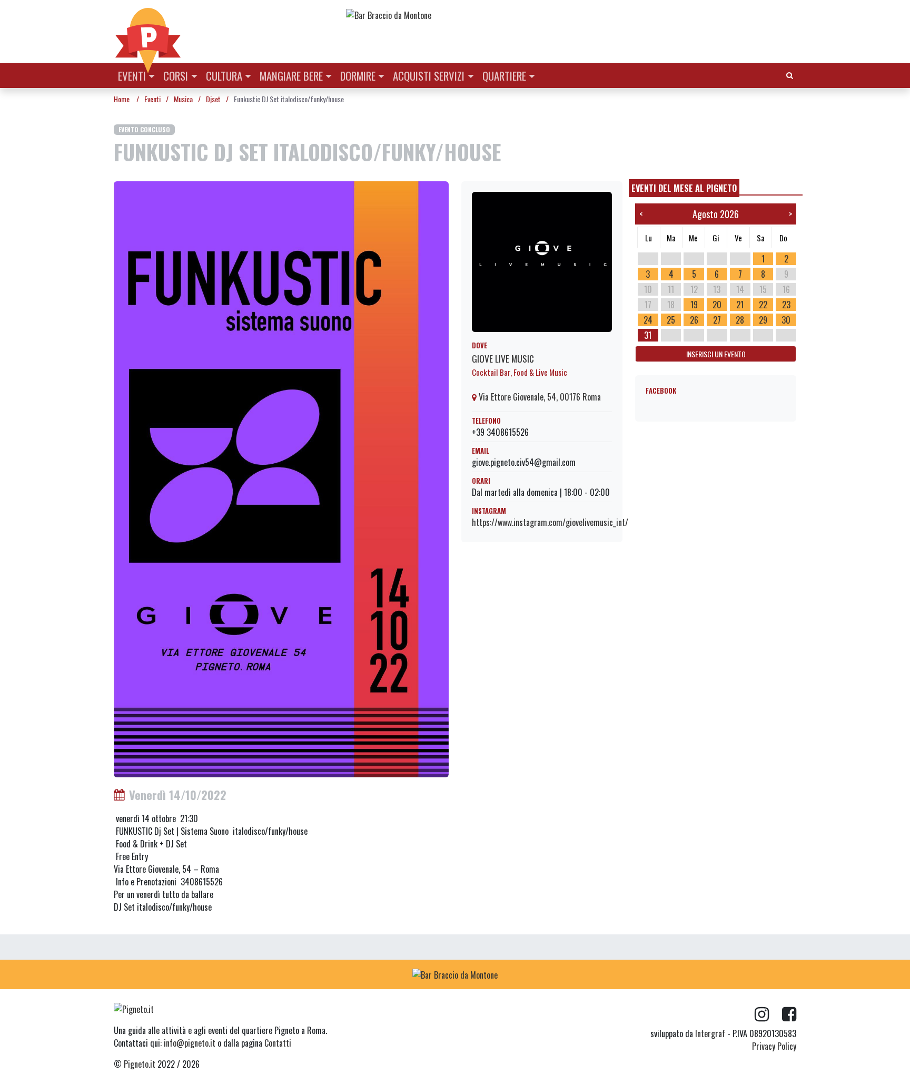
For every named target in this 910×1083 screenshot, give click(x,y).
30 (786, 320)
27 (717, 320)
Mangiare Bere (291, 75)
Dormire (357, 75)
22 (763, 304)
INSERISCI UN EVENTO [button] (716, 353)
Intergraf (710, 1033)
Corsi (175, 75)
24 (648, 320)
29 (763, 320)
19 (694, 304)
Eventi (132, 75)
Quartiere (504, 75)
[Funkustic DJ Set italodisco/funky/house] (281, 478)
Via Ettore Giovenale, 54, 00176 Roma (539, 397)
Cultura (224, 75)
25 (671, 320)
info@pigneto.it (189, 1043)
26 (694, 320)
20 (717, 304)
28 (740, 320)
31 (647, 335)
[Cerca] (789, 75)
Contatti (277, 1043)
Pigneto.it (139, 1064)
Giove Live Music (503, 358)
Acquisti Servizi (428, 75)
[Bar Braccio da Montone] (570, 15)
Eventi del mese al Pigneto (684, 188)
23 (786, 304)
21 (740, 304)
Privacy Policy (774, 1046)
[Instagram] (768, 1014)
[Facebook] (789, 1014)
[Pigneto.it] (148, 31)
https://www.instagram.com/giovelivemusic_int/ (550, 522)
